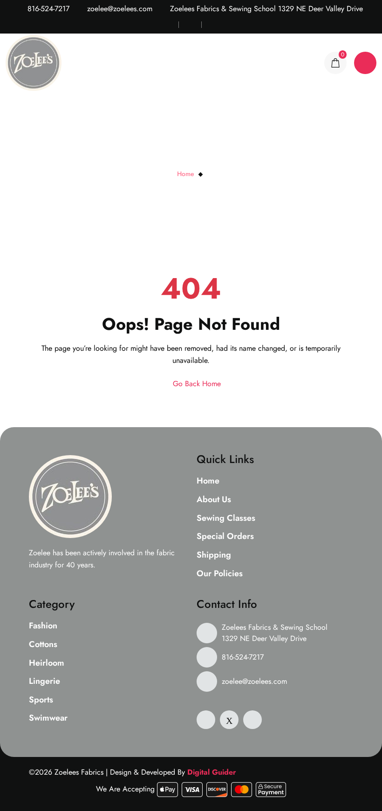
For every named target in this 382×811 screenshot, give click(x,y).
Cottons (43, 644)
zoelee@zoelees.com (118, 8)
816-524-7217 (47, 8)
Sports (41, 700)
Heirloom (46, 663)
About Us (214, 499)
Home (185, 173)
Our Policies (220, 573)
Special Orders (225, 536)
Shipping (214, 555)
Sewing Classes (226, 518)
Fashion (43, 626)
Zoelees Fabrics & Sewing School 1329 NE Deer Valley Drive (274, 633)
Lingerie (44, 681)
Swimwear (48, 718)
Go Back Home (196, 383)
